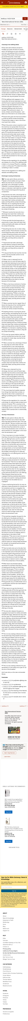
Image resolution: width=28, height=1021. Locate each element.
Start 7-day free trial (9, 753)
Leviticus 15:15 (7, 680)
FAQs (4, 938)
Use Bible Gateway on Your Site (11, 942)
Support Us (6, 930)
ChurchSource (7, 971)
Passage (3, 29)
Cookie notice (7, 955)
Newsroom (6, 928)
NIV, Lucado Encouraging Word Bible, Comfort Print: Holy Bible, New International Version (13, 800)
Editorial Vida (6, 977)
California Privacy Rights (10, 951)
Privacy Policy (6, 904)
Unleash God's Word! (14, 738)
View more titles (14, 847)
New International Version (13, 711)
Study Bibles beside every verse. (14, 6)
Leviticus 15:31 (7, 684)
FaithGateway (7, 967)
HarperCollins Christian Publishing (12, 973)
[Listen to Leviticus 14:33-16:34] (20, 34)
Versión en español (8, 1012)
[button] (26, 2)
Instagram (6, 995)
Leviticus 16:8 (7, 690)
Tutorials (5, 940)
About (4, 916)
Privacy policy (7, 949)
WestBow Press (7, 981)
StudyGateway (7, 969)
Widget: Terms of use (9, 959)
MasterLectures (7, 986)
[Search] (25, 18)
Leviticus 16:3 (7, 686)
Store (4, 924)
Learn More (7, 756)
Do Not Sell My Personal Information (14, 953)
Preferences (6, 1014)
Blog (4, 926)
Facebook (5, 993)
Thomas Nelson (7, 979)
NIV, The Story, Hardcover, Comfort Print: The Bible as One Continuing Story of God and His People (14, 829)
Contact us (6, 947)
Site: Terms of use (8, 957)
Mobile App (6, 922)
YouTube (5, 1004)
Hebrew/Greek (18, 29)
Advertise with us (8, 944)
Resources (9, 29)
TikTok (4, 1000)
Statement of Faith (8, 920)
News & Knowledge (8, 918)
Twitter (5, 1002)
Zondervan (6, 983)
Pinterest (5, 998)
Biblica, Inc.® (8, 720)
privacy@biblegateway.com (8, 906)
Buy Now (8, 812)
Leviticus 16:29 (7, 697)
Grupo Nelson (7, 975)
